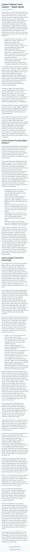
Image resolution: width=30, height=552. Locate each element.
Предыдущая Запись (15, 546)
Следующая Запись (15, 549)
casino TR (17, 410)
